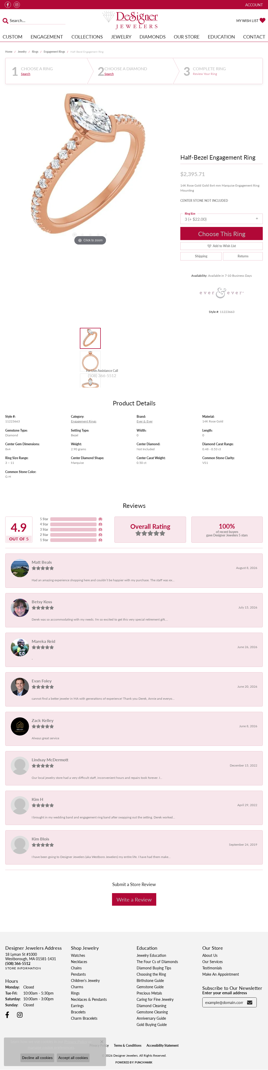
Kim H (37, 799)
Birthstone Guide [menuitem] (150, 980)
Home (8, 51)
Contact (254, 36)
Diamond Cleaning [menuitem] (151, 1005)
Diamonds (152, 36)
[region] (90, 168)
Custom (13, 36)
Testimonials (212, 967)
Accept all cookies (73, 1058)
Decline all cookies (37, 1058)
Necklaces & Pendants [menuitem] (89, 999)
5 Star (44, 519)
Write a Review (134, 899)
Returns (243, 256)
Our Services (212, 961)
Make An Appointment (220, 974)
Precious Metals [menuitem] (149, 993)
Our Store (186, 36)
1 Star (44, 540)
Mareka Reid (43, 641)
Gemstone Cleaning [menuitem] (152, 1011)
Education (221, 36)
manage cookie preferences (51, 1047)
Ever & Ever (145, 421)
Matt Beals (42, 562)
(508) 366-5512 (102, 375)
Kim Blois (40, 839)
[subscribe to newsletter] (249, 1002)
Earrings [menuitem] (77, 1005)
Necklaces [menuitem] (79, 961)
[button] (253, 4)
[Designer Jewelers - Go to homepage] (134, 20)
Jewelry (121, 36)
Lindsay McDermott (50, 760)
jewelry (22, 51)
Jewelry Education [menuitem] (151, 955)
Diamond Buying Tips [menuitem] (154, 967)
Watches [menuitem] (78, 955)
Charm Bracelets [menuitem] (84, 1018)
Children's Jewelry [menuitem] (85, 980)
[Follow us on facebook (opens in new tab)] (8, 5)
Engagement (47, 36)
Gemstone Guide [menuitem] (150, 986)
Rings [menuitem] (75, 993)
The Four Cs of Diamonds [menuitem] (157, 961)
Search (25, 74)
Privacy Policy (75, 1042)
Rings (35, 51)
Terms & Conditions (127, 1045)
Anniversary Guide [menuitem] (151, 1018)
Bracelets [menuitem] (78, 1011)
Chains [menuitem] (76, 967)
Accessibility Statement (162, 1045)
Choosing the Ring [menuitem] (151, 974)
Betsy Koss (42, 602)
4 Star (44, 524)
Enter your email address (224, 992)
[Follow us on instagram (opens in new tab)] (17, 5)
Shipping (201, 256)
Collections (87, 36)
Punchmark (143, 1062)
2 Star (44, 535)
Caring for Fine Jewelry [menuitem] (155, 999)
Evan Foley (42, 681)
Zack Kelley (42, 720)
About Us (209, 955)
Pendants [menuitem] (78, 974)
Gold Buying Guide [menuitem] (152, 1024)
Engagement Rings (54, 51)
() (100, 519)
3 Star (44, 529)
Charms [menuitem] (77, 986)
